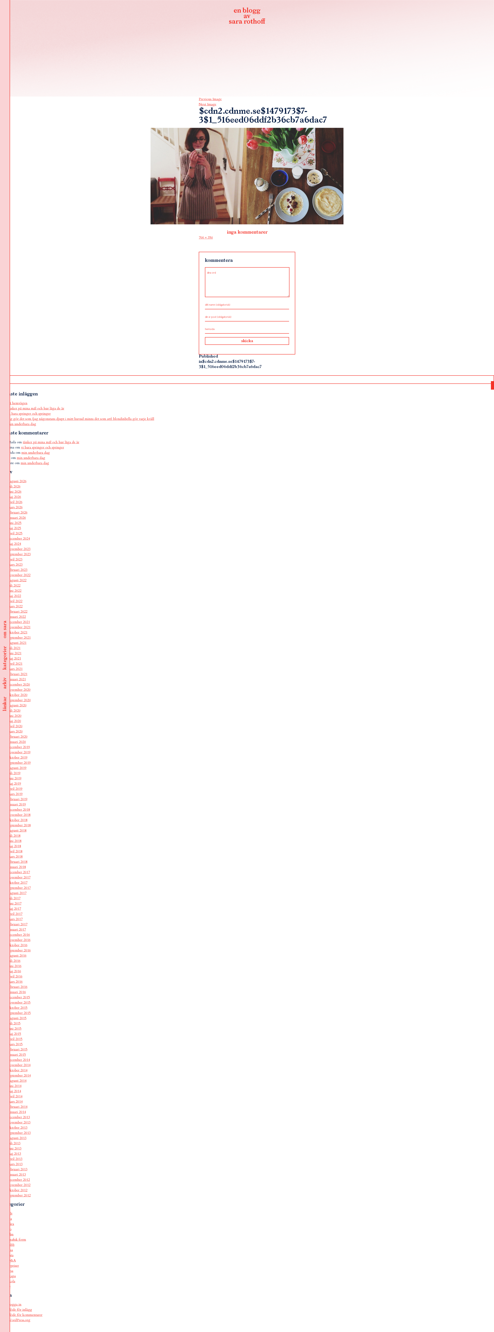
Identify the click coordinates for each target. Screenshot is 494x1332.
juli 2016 (14, 960)
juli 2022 (14, 585)
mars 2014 (15, 1101)
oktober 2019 (17, 757)
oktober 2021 (17, 632)
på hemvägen (17, 403)
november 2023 (19, 549)
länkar (5, 704)
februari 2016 (17, 986)
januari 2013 (17, 1174)
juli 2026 (14, 486)
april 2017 (15, 913)
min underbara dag (22, 424)
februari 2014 (17, 1106)
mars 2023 (15, 564)
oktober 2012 (17, 1190)
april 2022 (15, 601)
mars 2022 (15, 606)
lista (11, 1255)
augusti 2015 (17, 1018)
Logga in (14, 1304)
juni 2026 (14, 491)
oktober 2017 (17, 882)
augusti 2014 (17, 1080)
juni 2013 (14, 1148)
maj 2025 (14, 528)
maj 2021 (14, 658)
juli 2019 (14, 773)
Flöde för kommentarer (25, 1314)
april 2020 (15, 726)
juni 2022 (14, 590)
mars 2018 (15, 856)
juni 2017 (14, 903)
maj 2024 (14, 543)
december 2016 (19, 934)
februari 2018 (17, 861)
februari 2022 (17, 611)
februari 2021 (17, 674)
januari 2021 (17, 679)
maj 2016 (14, 971)
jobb (11, 1244)
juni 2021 (14, 653)
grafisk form (17, 1239)
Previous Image (210, 99)
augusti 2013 (17, 1138)
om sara (5, 629)
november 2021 (19, 627)
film (11, 1234)
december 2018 (19, 809)
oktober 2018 (17, 820)
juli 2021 (14, 648)
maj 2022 (14, 596)
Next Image (207, 104)
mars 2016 (15, 981)
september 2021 (19, 637)
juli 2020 (14, 710)
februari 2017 (17, 924)
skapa (12, 1276)
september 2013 (19, 1132)
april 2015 (15, 1039)
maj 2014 (14, 1091)
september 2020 (19, 700)
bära (11, 1224)
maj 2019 (14, 783)
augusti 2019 (17, 768)
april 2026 (15, 502)
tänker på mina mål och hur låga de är (36, 408)
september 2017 (19, 887)
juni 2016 (14, 966)
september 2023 (19, 554)
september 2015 (19, 1013)
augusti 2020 (17, 705)
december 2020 (19, 684)
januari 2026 (17, 517)
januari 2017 (17, 929)
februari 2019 (17, 799)
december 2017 (19, 872)
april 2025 (15, 533)
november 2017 (19, 877)
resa (10, 1270)
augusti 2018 (17, 830)
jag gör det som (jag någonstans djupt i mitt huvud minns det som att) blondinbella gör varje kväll (81, 418)
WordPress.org (19, 1320)
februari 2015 (17, 1049)
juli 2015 (14, 1023)
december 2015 (19, 997)
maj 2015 (14, 1033)
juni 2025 (14, 523)
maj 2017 (14, 908)
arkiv (5, 683)
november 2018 (19, 814)
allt (10, 1213)
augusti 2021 (17, 642)
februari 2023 (17, 569)
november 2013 (19, 1122)
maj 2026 (14, 496)
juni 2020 (14, 715)
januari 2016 (17, 992)
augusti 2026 (17, 481)
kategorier (5, 658)
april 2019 (15, 788)
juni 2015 (14, 1028)
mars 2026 (15, 507)
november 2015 (19, 1002)
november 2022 (19, 575)
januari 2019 (17, 804)
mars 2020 (15, 731)
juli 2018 (14, 835)
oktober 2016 (17, 945)
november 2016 (19, 940)
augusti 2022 (17, 580)
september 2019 (19, 762)
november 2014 (19, 1065)
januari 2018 (17, 867)
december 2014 (19, 1059)
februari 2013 (17, 1169)
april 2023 (15, 559)
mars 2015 (15, 1044)
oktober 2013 (17, 1127)
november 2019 (19, 752)
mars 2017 (15, 919)
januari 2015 (17, 1054)
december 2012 (19, 1179)
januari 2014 (17, 1112)
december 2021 (19, 622)
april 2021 (15, 663)
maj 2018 (14, 846)
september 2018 (19, 825)
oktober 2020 (17, 695)
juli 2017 (14, 898)
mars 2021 (15, 668)
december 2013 (19, 1117)
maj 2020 (14, 721)
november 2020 (19, 689)
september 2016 (19, 950)
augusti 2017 (17, 893)
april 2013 (15, 1158)
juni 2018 (14, 841)
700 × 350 (206, 237)
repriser (13, 1265)
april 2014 (15, 1096)
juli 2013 (14, 1143)
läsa (10, 1250)
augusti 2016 (17, 955)
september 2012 (19, 1195)
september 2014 (19, 1075)
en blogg (247, 16)
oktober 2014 (17, 1070)
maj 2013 (14, 1153)
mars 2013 (15, 1164)
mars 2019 (15, 794)
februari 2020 (17, 736)
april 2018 (15, 851)
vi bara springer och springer (29, 413)
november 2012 (19, 1185)
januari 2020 (17, 741)
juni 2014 (14, 1086)
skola (11, 1281)
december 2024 (19, 538)
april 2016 (15, 976)
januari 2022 (17, 616)
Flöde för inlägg (20, 1309)
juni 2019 (14, 778)
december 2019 (19, 747)
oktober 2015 (17, 1007)
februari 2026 (17, 512)
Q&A (12, 1260)
